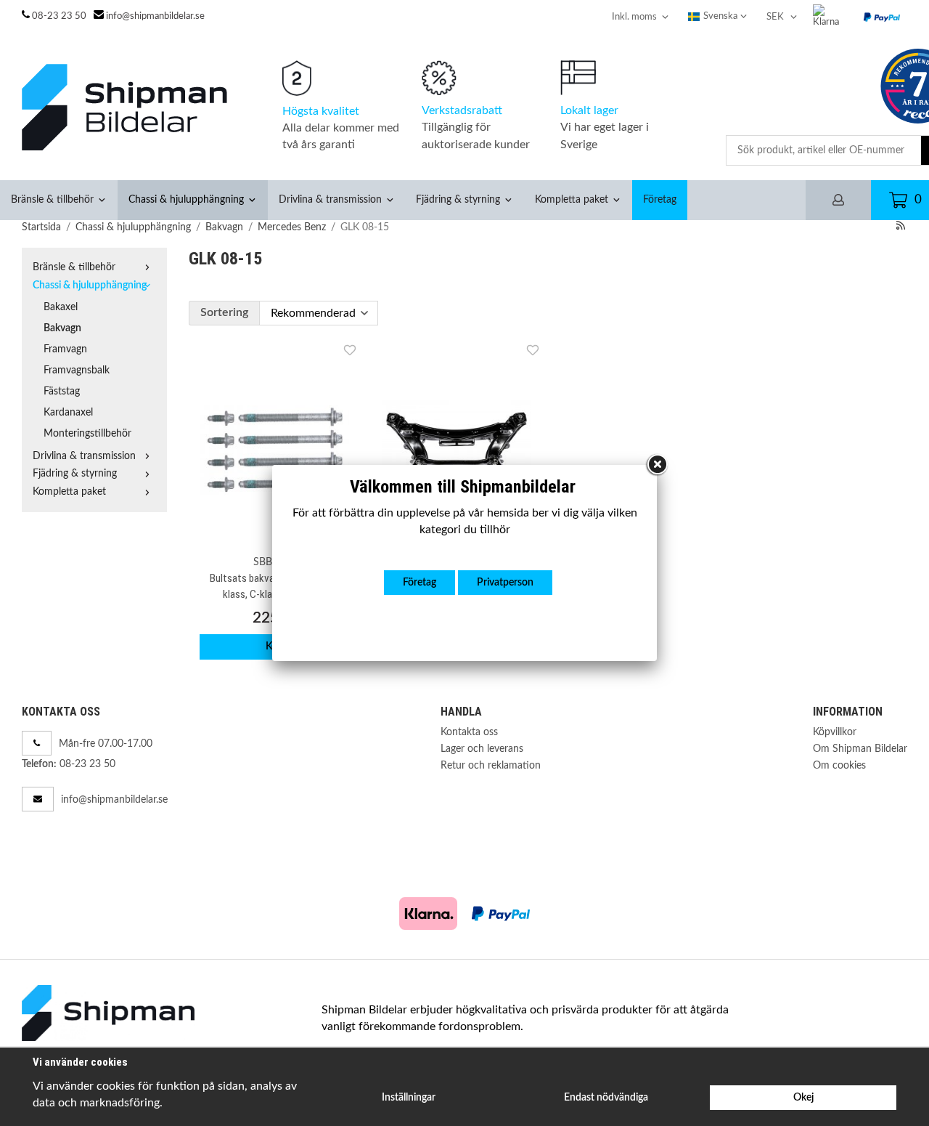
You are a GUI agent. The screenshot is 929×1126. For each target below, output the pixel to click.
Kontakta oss (469, 731)
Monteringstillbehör (87, 433)
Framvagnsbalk (77, 370)
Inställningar (408, 1097)
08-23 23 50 (59, 16)
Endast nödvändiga (606, 1097)
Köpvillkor (834, 731)
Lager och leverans (482, 748)
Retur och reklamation (491, 765)
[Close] (657, 465)
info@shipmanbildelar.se (155, 16)
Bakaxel (61, 306)
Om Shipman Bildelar (860, 748)
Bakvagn (62, 328)
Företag (659, 199)
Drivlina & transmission (330, 199)
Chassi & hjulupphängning (186, 199)
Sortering (224, 312)
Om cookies (839, 765)
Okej (803, 1097)
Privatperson (505, 582)
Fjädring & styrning (458, 199)
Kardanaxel (68, 412)
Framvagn (65, 349)
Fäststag (62, 391)
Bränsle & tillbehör (52, 199)
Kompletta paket (571, 199)
